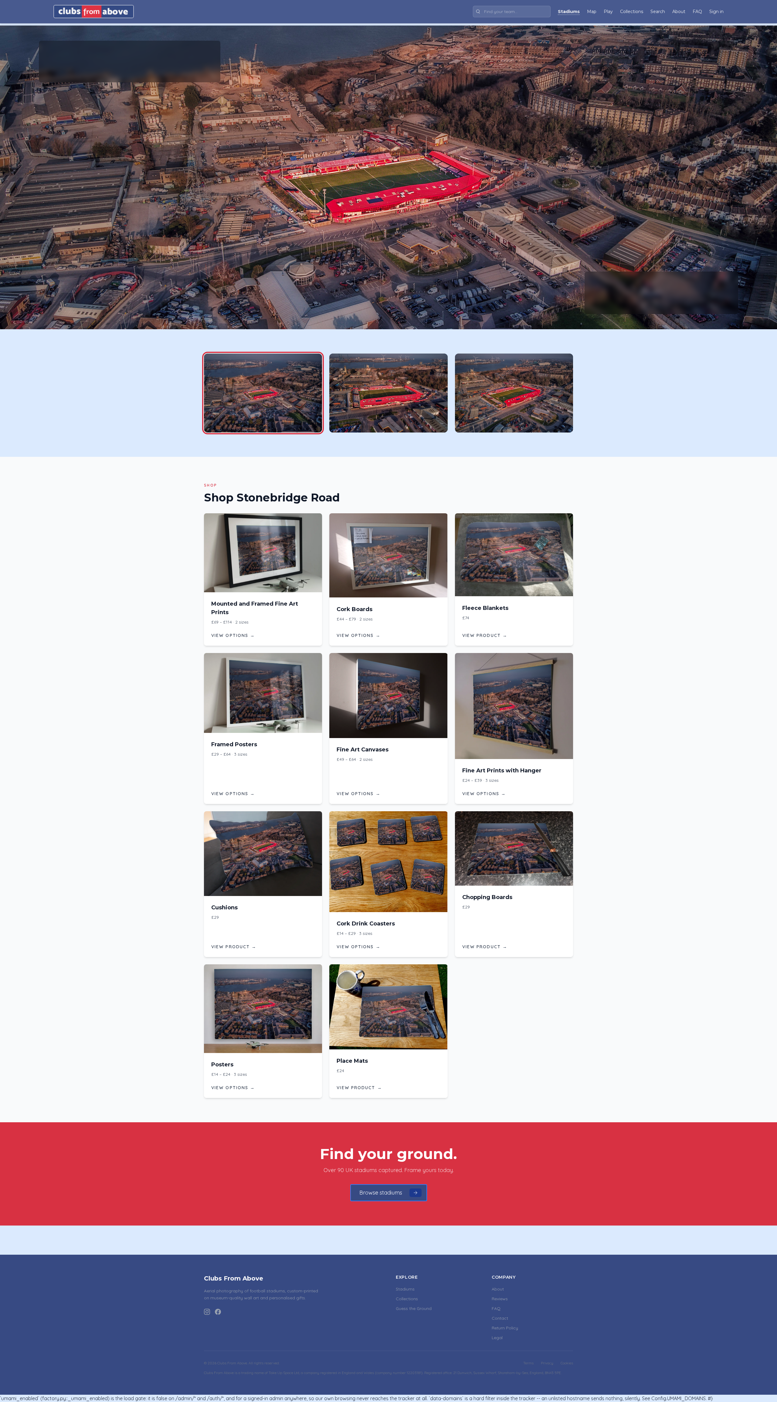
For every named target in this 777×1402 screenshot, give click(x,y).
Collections (407, 1298)
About (498, 1289)
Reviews (500, 1298)
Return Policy (505, 1328)
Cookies (567, 1363)
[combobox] (512, 11)
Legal (497, 1337)
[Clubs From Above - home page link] (93, 11)
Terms (528, 1363)
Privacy (547, 1363)
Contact (500, 1318)
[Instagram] (207, 1312)
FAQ (496, 1308)
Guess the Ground (414, 1308)
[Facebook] (218, 1312)
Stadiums (405, 1289)
